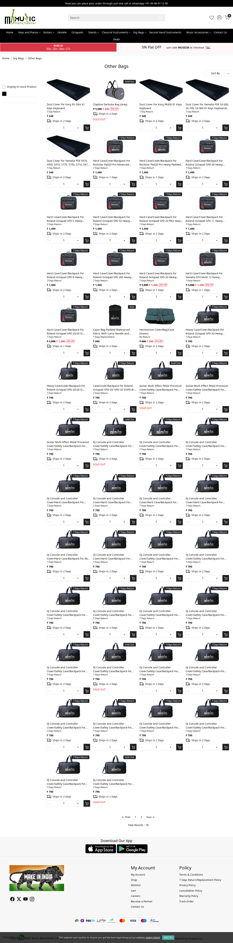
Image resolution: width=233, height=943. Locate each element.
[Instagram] (32, 899)
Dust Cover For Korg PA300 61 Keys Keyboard (160, 106)
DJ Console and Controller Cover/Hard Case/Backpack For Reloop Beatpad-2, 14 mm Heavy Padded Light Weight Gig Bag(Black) (113, 556)
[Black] (4, 94)
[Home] (20, 18)
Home (9, 32)
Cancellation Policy (190, 890)
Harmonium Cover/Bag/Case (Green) (156, 331)
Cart (133, 890)
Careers (135, 896)
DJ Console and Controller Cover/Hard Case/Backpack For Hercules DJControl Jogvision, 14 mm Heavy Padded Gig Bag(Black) (206, 500)
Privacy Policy (187, 885)
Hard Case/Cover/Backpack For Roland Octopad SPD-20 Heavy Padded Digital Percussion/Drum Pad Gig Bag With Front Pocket (159, 275)
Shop (134, 880)
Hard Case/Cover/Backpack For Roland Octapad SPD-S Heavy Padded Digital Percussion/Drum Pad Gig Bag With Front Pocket (67, 219)
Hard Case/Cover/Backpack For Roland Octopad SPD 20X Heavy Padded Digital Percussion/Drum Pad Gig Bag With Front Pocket (113, 275)
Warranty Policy (188, 896)
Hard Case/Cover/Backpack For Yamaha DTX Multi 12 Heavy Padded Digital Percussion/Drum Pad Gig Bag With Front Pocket (206, 275)
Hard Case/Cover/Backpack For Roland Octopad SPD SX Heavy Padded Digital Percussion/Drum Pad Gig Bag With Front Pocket (113, 219)
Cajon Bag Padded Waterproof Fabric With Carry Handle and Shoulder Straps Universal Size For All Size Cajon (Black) (114, 331)
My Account (138, 874)
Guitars (47, 32)
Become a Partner (142, 901)
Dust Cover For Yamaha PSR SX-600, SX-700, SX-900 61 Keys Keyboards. (207, 106)
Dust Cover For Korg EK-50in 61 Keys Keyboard (66, 106)
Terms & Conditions (191, 874)
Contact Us (220, 32)
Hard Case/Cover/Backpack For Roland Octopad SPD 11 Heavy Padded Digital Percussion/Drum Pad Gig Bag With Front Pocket (206, 219)
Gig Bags (138, 32)
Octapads (77, 32)
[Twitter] (19, 899)
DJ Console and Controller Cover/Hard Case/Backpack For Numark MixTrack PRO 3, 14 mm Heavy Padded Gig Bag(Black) (66, 500)
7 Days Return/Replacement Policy (200, 880)
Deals (116, 39)
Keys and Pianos (28, 32)
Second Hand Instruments (165, 32)
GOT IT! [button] (168, 937)
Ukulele (61, 32)
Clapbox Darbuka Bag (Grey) (110, 104)
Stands (92, 32)
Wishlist (136, 885)
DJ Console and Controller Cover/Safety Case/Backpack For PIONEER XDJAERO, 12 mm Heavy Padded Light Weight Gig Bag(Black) (159, 669)
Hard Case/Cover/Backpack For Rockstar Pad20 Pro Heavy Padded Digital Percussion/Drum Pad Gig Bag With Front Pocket (160, 162)
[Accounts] (219, 17)
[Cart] (87, 127)
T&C (208, 47)
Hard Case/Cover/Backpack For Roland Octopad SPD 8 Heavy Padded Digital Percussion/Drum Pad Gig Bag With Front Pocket (67, 275)
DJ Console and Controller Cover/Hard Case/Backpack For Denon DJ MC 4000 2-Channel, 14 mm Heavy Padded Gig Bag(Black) (159, 500)
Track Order (186, 901)
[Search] (160, 17)
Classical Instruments (115, 32)
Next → (150, 817)
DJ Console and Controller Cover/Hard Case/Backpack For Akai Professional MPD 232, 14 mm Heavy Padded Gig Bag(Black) (68, 556)
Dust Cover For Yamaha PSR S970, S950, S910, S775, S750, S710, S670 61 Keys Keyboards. (68, 162)
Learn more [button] (153, 937)
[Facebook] (12, 899)
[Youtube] (25, 899)
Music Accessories (197, 32)
